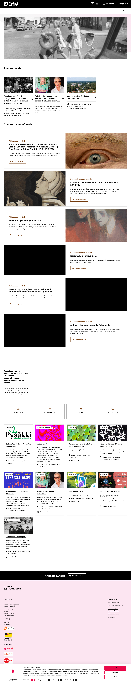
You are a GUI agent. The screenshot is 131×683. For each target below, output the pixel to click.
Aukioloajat (110, 4)
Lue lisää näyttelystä (17, 161)
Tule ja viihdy (8, 11)
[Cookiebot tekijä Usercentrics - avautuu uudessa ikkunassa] (12, 680)
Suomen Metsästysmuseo (115, 606)
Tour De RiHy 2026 (76, 491)
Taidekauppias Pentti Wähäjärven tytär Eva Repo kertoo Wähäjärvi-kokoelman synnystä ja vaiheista (16, 99)
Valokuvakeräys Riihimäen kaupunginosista (78, 97)
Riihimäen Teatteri (113, 614)
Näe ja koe (18, 11)
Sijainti (81, 412)
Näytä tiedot (83, 680)
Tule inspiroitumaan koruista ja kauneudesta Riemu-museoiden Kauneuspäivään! (47, 98)
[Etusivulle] (24, 4)
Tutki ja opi (28, 11)
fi (92, 4)
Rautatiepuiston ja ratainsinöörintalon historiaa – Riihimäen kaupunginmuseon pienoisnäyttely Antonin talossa (16, 377)
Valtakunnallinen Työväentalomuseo (113, 610)
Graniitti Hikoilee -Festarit (110, 491)
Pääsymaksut (49, 412)
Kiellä (115, 676)
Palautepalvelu (79, 576)
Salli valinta (115, 672)
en (97, 4)
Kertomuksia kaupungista (16, 537)
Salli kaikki (115, 668)
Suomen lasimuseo (113, 602)
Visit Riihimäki (112, 617)
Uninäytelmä (42, 444)
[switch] (48, 680)
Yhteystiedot (123, 4)
